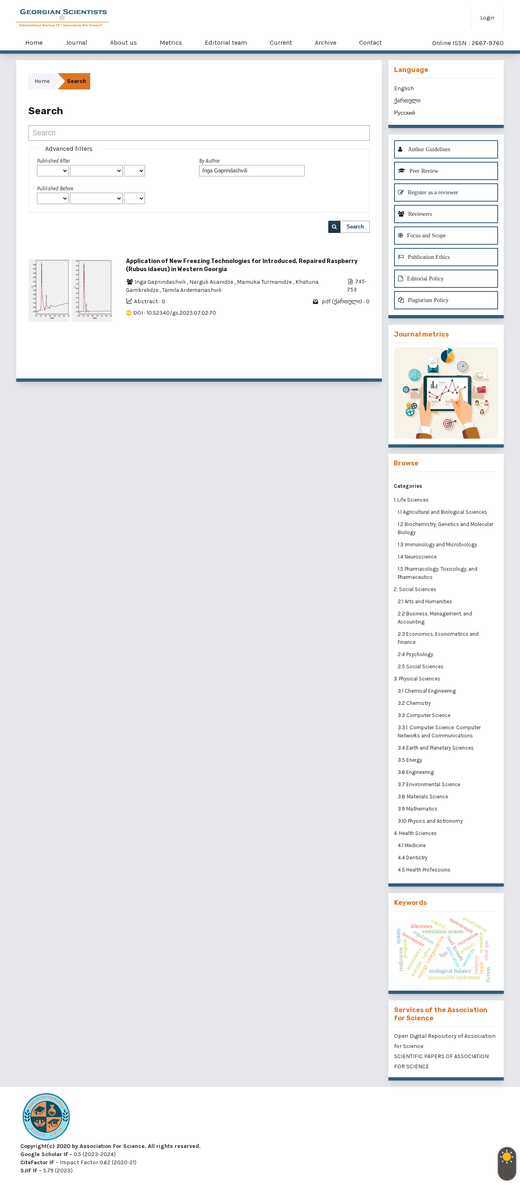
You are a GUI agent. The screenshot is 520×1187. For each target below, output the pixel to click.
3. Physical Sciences (417, 679)
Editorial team (226, 42)
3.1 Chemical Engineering (427, 691)
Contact (370, 42)
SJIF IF (28, 1170)
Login (487, 17)
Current (281, 42)
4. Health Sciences (415, 833)
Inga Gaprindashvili (160, 281)
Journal (76, 42)
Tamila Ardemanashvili (191, 290)
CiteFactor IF (37, 1162)
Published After (53, 161)
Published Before (55, 188)
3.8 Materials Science (423, 797)
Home (34, 42)
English (404, 88)
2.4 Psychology (416, 654)
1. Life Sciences (411, 500)
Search (355, 227)
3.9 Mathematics (418, 809)
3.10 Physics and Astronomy (431, 821)
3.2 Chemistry (415, 703)
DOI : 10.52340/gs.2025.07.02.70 (174, 312)
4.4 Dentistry (413, 857)
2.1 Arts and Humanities (425, 601)
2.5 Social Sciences (421, 666)
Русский (404, 112)
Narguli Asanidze (211, 281)
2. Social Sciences (415, 589)
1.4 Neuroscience (418, 557)
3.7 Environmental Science (430, 784)
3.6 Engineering (416, 772)
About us (123, 42)
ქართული (407, 100)
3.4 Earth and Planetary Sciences (436, 748)
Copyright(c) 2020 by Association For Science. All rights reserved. (110, 1146)
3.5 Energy (410, 760)
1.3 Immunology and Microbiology (438, 544)
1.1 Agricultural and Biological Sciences (443, 512)
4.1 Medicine (412, 845)
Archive (325, 42)
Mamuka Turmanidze (265, 281)
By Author (209, 161)
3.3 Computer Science (425, 715)
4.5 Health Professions (425, 870)
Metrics (171, 42)
